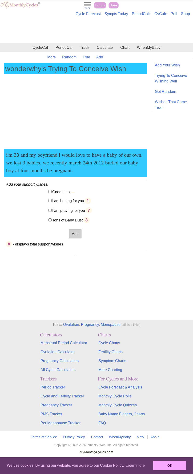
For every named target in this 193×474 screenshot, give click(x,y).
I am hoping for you (68, 201)
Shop (185, 14)
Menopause (111, 325)
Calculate (105, 47)
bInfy (140, 437)
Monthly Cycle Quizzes (117, 405)
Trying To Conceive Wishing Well (171, 78)
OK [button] (169, 465)
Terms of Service (44, 437)
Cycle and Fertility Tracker (62, 396)
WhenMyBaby (149, 47)
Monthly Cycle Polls (115, 396)
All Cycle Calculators (58, 370)
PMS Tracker (51, 414)
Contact (97, 437)
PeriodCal (64, 47)
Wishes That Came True (171, 105)
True (86, 57)
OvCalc (160, 14)
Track (84, 47)
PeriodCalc (141, 14)
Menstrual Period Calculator (63, 343)
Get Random (165, 92)
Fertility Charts (110, 352)
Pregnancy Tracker (56, 405)
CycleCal (40, 47)
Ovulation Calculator (57, 352)
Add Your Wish (167, 65)
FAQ (102, 423)
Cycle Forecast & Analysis (120, 387)
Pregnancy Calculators (59, 361)
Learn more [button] (135, 465)
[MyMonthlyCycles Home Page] (20, 7)
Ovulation (71, 325)
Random (69, 57)
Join (113, 5)
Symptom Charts (112, 361)
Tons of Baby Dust (67, 220)
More (51, 57)
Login (100, 5)
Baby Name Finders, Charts (121, 414)
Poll (174, 14)
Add (99, 57)
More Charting (110, 370)
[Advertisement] (96, 30)
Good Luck (61, 192)
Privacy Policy (74, 437)
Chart (124, 47)
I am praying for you (68, 210)
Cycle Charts (109, 343)
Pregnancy (90, 325)
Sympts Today (116, 14)
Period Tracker (52, 387)
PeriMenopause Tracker (60, 423)
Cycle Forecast (88, 14)
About (154, 437)
